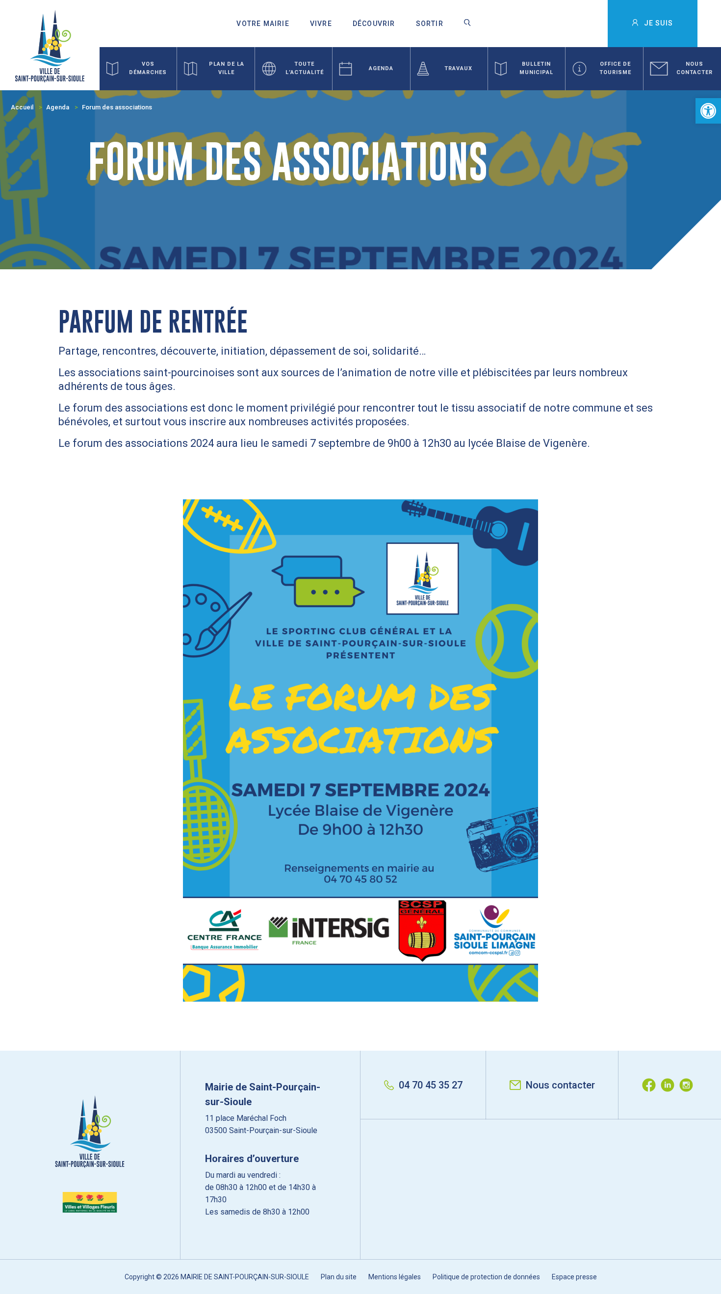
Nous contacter (560, 1085)
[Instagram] (688, 1085)
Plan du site (339, 1277)
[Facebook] (651, 1085)
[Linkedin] (670, 1085)
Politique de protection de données (486, 1277)
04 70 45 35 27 (431, 1085)
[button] (708, 111)
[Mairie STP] (90, 1153)
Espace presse (574, 1277)
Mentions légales (394, 1277)
